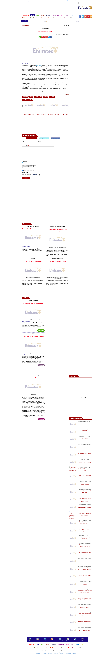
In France (33, 258)
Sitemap (75, 640)
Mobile (30, 640)
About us (68, 640)
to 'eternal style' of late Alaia (33, 377)
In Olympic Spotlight (33, 300)
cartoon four (84, 445)
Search (80, 2)
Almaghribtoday (44, 653)
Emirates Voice (71, 1)
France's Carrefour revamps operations (33, 228)
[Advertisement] (49, 8)
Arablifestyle (74, 653)
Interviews (27, 25)
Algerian (31, 96)
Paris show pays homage (33, 375)
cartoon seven (85, 438)
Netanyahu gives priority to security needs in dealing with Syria (85, 630)
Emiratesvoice (56, 653)
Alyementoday (68, 653)
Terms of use (24, 162)
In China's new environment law (84, 560)
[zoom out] (68, 25)
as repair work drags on (57, 258)
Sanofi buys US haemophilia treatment (33, 336)
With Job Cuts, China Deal (33, 226)
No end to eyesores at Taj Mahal (58, 261)
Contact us (38, 640)
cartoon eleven (85, 422)
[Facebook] (55, 138)
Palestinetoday (62, 653)
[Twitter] (44, 138)
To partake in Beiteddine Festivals (57, 226)
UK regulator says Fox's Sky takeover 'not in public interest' (85, 20)
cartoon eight (84, 430)
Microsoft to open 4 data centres (33, 261)
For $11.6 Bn (33, 333)
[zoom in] (64, 25)
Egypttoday (50, 653)
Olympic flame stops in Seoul (85, 552)
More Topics (41, 330)
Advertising (45, 640)
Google (77, 1)
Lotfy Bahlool (39, 65)
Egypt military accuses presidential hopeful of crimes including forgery (55, 20)
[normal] (66, 25)
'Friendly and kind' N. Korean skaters (33, 303)
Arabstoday (38, 653)
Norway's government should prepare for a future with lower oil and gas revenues (84, 500)
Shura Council (51, 96)
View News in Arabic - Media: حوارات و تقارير (78, 397)
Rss (52, 640)
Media (23, 25)
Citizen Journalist (60, 640)
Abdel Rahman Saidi (48, 80)
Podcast (82, 640)
